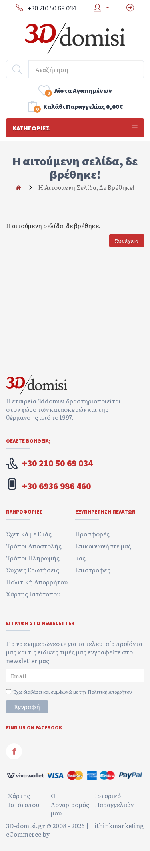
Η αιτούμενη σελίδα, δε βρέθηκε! (86, 187)
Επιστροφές (92, 569)
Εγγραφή (27, 706)
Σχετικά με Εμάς (29, 533)
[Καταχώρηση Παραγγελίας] (130, 8)
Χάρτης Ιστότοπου (33, 593)
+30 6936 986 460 (56, 486)
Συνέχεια (126, 241)
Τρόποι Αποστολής (34, 545)
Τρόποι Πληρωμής (33, 557)
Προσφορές (92, 533)
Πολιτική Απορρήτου (37, 581)
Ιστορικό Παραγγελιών (114, 800)
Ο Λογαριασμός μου (70, 804)
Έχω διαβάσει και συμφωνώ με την (72, 691)
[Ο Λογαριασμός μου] (99, 8)
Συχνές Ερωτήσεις (32, 569)
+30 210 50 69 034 (57, 463)
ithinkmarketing (119, 825)
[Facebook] (14, 751)
